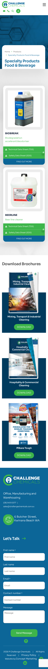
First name (9, 550)
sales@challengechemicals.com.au (18, 506)
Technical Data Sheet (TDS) (21, 149)
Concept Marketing (26, 658)
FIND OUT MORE (24, 161)
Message (8, 607)
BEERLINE (11, 215)
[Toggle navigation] (44, 5)
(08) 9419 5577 (9, 502)
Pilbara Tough (24, 448)
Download (24, 327)
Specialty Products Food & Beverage (23, 55)
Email (6, 578)
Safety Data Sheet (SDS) (20, 155)
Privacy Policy (28, 655)
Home (7, 52)
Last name (8, 564)
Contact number (12, 593)
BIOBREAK (12, 133)
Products (17, 52)
